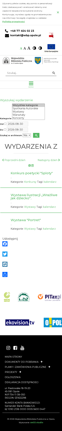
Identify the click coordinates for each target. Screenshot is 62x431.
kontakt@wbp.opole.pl (25, 35)
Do (1, 130)
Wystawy (30, 206)
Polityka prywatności (13, 21)
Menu (31, 87)
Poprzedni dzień (14, 160)
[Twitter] (31, 254)
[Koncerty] (28, 118)
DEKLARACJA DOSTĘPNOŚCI (21, 382)
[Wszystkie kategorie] (28, 105)
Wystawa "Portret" (26, 220)
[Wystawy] (28, 111)
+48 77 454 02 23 (22, 31)
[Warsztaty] (28, 114)
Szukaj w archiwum (11, 135)
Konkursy (30, 181)
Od (1, 124)
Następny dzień (48, 160)
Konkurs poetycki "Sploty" (32, 173)
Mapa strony (13, 356)
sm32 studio (36, 422)
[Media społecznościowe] (31, 274)
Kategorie (5, 118)
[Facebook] (31, 243)
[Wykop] (31, 264)
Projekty (11, 372)
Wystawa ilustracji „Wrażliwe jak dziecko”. (34, 196)
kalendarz (50, 181)
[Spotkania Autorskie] (28, 108)
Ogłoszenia (13, 377)
